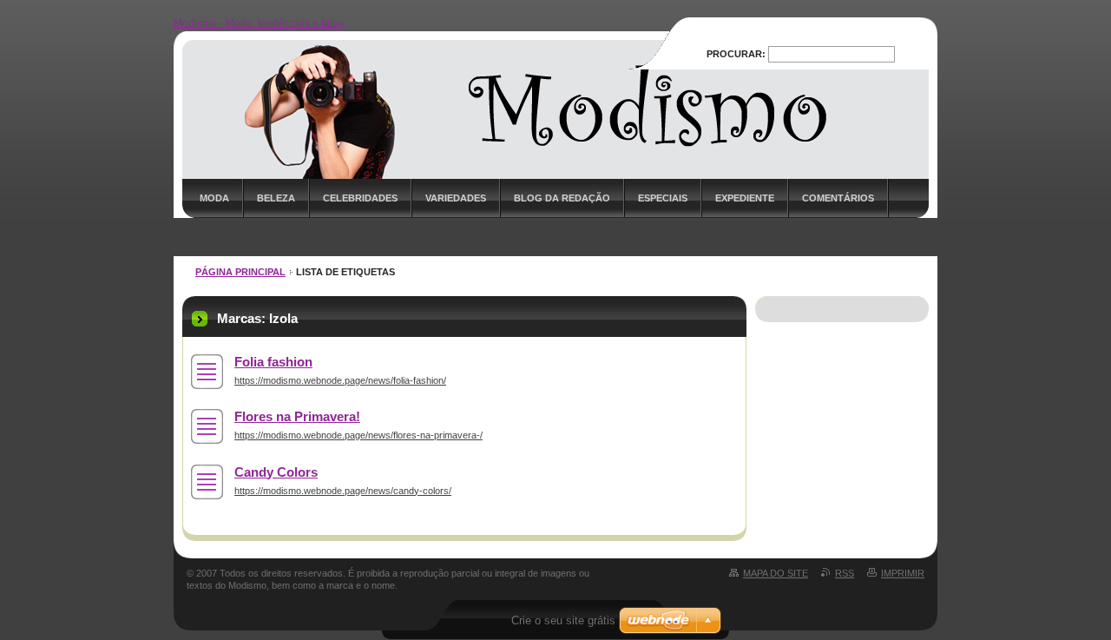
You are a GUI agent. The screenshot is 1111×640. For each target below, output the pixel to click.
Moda (214, 198)
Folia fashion (273, 361)
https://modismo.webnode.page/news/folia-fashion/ (340, 380)
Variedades (455, 198)
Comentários (838, 198)
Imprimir (902, 573)
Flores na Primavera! (297, 416)
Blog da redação (562, 198)
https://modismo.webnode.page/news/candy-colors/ (342, 490)
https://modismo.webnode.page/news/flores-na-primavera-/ (358, 435)
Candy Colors (276, 472)
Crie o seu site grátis (563, 620)
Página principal (240, 272)
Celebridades (360, 198)
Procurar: (736, 54)
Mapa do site (775, 573)
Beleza (276, 198)
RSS (844, 573)
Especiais (662, 198)
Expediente (744, 198)
